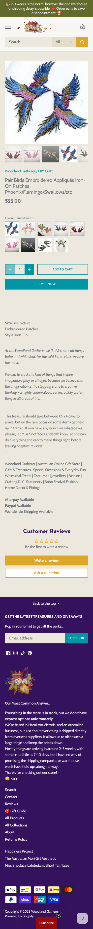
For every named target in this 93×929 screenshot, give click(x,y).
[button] (46, 923)
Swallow (45, 245)
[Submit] (82, 42)
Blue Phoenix (12, 229)
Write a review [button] (46, 560)
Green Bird (61, 245)
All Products (14, 818)
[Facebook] (8, 653)
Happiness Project (19, 851)
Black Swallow (77, 229)
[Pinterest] (30, 653)
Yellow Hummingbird (45, 229)
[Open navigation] (8, 27)
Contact (11, 797)
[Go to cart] (83, 27)
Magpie (28, 245)
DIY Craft (45, 171)
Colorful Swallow (61, 229)
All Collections (16, 825)
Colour (9, 218)
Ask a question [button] (46, 572)
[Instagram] (15, 653)
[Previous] (11, 102)
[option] (46, 102)
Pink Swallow (12, 245)
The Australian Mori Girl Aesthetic (30, 858)
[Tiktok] (23, 653)
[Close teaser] (58, 915)
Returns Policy (16, 839)
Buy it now (46, 284)
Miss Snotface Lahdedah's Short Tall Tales (37, 865)
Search (10, 789)
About (9, 832)
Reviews (11, 804)
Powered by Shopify (19, 916)
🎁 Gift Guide (15, 811)
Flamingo (28, 229)
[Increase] (29, 269)
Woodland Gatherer (20, 171)
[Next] (82, 102)
